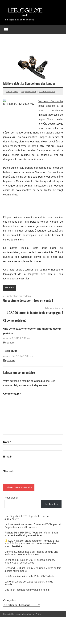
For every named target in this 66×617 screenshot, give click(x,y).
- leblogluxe (10, 351)
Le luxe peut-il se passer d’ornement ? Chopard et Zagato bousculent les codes (32, 526)
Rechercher (11, 497)
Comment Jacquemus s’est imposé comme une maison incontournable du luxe (31, 553)
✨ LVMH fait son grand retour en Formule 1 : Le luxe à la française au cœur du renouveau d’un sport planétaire (31, 543)
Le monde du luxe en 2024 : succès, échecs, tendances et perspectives (29, 561)
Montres (9, 287)
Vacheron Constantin (50, 101)
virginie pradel (28, 91)
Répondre (9, 342)
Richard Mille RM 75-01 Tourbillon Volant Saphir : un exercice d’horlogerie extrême (32, 534)
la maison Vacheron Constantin (41, 172)
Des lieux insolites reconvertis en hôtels (27, 589)
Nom (7, 442)
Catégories (9, 600)
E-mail (7, 456)
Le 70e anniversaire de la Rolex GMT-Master (29, 576)
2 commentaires (47, 91)
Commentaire (12, 393)
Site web (8, 471)
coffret (6, 190)
